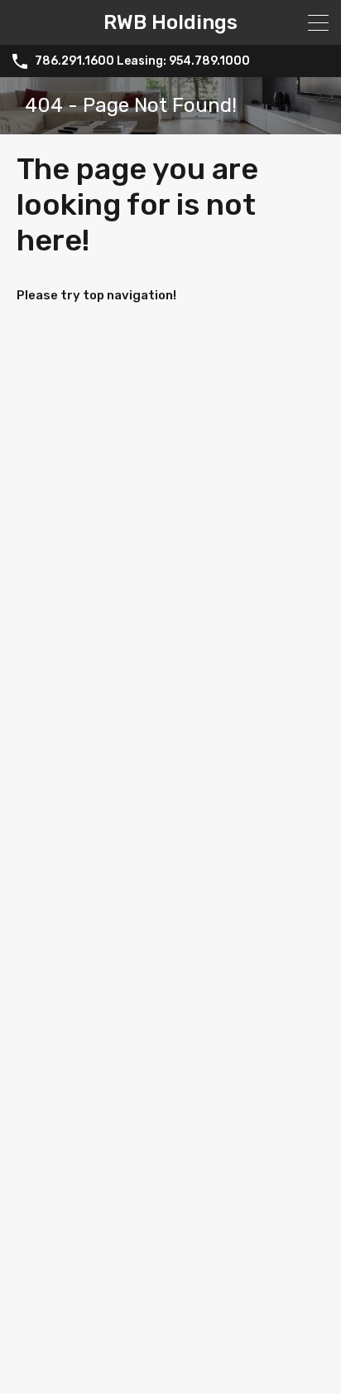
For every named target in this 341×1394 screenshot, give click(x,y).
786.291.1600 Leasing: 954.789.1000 (142, 61)
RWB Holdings (170, 22)
